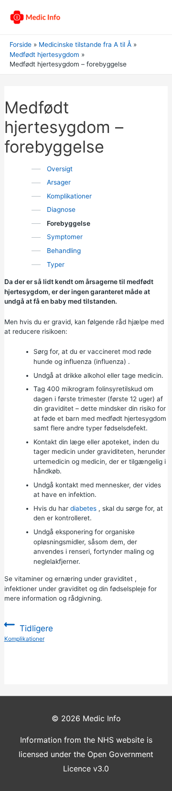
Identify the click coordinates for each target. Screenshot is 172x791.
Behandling (64, 250)
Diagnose (61, 209)
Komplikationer (69, 196)
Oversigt (60, 169)
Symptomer (65, 237)
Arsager (59, 182)
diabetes (83, 508)
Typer (55, 264)
